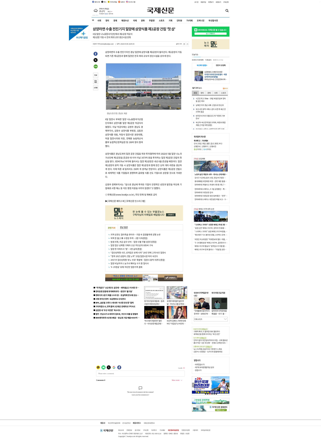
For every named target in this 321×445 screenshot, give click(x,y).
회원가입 (203, 2)
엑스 (105, 2)
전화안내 (129, 430)
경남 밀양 (124, 227)
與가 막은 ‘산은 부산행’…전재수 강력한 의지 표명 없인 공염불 (216, 343)
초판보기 (218, 2)
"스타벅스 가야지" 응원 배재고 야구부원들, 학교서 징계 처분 (216, 231)
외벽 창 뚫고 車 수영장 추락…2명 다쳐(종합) (129, 238)
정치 (107, 20)
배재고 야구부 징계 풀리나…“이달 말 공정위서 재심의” (214, 249)
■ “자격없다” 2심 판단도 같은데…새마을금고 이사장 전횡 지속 (118, 287)
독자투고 (154, 430)
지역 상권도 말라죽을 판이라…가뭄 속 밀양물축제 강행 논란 (135, 234)
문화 (143, 20)
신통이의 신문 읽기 (203, 346)
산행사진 (213, 146)
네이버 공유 (95, 66)
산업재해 (199, 158)
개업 (203, 143)
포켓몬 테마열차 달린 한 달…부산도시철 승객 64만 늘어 (176, 304)
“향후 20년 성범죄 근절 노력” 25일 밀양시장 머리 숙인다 (134, 256)
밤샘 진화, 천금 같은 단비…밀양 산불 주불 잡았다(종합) (134, 241)
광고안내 (137, 430)
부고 (220, 143)
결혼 (208, 143)
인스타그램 (131, 2)
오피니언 (200, 20)
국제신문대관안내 (149, 423)
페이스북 (97, 2)
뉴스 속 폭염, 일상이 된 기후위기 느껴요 (208, 349)
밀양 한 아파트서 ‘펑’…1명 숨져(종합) (126, 248)
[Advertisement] (163, 133)
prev (193, 385)
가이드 (198, 149)
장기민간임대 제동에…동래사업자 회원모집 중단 (154, 302)
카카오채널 (113, 2)
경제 (115, 20)
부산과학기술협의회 (114, 423)
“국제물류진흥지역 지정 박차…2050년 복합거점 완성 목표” (202, 313)
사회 (99, 20)
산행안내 (197, 146)
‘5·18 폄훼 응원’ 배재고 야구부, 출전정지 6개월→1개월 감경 (216, 242)
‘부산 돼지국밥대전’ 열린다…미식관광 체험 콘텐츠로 (153, 323)
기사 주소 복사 (95, 82)
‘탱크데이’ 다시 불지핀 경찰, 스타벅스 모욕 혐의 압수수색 (215, 234)
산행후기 (205, 146)
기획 (170, 20)
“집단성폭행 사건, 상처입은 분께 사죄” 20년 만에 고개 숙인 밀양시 (138, 252)
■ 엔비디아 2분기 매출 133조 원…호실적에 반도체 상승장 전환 (117, 295)
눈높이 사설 (200, 329)
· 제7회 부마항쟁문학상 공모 (204, 367)
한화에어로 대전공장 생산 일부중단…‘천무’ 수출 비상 (214, 195)
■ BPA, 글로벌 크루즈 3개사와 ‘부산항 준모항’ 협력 (113, 302)
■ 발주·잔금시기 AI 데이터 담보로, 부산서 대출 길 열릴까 (115, 314)
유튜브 (123, 2)
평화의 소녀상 (218, 60)
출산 (212, 143)
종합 (195, 93)
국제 (135, 20)
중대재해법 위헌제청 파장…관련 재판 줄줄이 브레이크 (214, 181)
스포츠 (161, 20)
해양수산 (125, 20)
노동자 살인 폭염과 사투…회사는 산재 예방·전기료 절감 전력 (216, 174)
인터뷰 (179, 20)
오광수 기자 (96, 44)
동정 (216, 143)
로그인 (196, 2)
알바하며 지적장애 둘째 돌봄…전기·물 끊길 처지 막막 (219, 313)
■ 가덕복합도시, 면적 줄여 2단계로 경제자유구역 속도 (114, 306)
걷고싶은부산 (126, 423)
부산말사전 (213, 20)
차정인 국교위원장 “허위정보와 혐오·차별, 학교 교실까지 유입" (217, 239)
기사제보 (162, 430)
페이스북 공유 (95, 54)
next (228, 385)
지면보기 (211, 2)
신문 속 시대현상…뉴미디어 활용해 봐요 (208, 351)
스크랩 (95, 88)
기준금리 (208, 60)
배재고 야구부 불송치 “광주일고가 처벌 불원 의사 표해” (214, 246)
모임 (199, 143)
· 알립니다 (197, 370)
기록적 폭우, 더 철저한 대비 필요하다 (207, 331)
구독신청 (226, 2)
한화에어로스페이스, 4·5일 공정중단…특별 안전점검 (214, 189)
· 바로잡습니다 (199, 364)
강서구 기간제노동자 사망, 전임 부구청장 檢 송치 (212, 177)
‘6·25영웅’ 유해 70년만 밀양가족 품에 (126, 266)
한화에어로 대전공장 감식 (204, 192)
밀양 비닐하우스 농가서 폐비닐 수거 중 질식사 (130, 263)
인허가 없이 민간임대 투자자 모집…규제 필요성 (211, 340)
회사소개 (121, 430)
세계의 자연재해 (197, 60)
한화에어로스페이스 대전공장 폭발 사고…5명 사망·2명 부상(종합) (218, 199)
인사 (195, 143)
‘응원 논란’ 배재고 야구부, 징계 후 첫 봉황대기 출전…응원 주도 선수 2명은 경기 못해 (225, 228)
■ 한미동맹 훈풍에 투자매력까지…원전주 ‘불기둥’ (113, 291)
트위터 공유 (95, 60)
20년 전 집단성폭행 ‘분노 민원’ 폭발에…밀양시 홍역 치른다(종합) (138, 259)
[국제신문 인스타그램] (135, 201)
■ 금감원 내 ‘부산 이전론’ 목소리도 (107, 310)
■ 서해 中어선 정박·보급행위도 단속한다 (109, 299)
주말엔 (151, 20)
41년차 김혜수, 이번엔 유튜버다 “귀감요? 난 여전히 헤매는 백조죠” (176, 323)
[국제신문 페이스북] (116, 201)
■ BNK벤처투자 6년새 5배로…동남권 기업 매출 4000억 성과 (117, 317)
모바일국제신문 (205, 430)
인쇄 (95, 75)
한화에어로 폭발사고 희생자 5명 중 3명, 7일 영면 (212, 184)
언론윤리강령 (186, 430)
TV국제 (189, 20)
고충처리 (195, 430)
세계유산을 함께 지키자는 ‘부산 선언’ (207, 334)
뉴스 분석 (200, 338)
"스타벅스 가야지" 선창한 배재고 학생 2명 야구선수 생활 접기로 (217, 224)
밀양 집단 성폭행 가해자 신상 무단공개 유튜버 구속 (132, 245)
